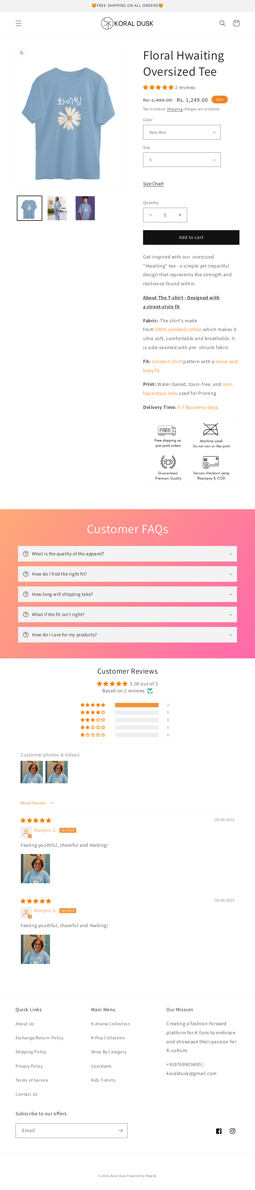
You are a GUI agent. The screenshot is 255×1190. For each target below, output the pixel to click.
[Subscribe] (120, 1130)
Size (146, 147)
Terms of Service (32, 1080)
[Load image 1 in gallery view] (29, 208)
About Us (25, 1023)
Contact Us (27, 1094)
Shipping (175, 109)
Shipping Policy (31, 1052)
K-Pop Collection (108, 1038)
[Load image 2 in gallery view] (57, 208)
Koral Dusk (118, 1176)
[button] (19, 23)
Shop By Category (109, 1052)
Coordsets (101, 1066)
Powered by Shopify (142, 1176)
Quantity (151, 202)
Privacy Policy (29, 1066)
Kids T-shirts (103, 1080)
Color (147, 119)
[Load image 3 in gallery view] (85, 208)
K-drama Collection (110, 1023)
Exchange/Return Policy (39, 1038)
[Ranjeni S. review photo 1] (35, 869)
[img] (36, 820)
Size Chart (153, 183)
